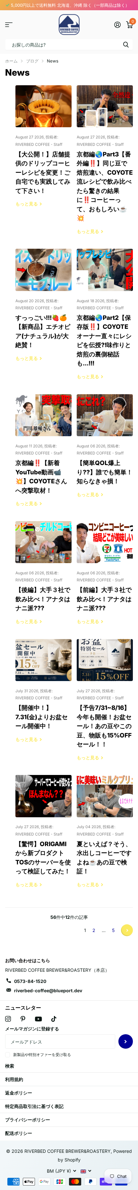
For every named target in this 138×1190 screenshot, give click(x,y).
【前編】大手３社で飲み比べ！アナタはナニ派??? (105, 577)
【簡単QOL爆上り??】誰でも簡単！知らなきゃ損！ (105, 450)
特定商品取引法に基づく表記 (34, 1106)
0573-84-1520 (30, 981)
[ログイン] (117, 24)
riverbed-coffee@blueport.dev (48, 990)
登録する (125, 1041)
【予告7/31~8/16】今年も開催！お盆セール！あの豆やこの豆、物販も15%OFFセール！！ (105, 704)
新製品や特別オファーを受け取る (42, 1054)
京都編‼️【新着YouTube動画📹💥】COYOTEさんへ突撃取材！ (43, 455)
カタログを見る (9, 24)
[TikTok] (53, 1019)
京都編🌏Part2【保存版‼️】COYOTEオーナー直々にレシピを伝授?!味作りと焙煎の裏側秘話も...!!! (105, 319)
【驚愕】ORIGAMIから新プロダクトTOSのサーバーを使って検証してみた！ (43, 836)
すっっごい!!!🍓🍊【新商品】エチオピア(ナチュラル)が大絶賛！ (43, 309)
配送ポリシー (18, 1133)
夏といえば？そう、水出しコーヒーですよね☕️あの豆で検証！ (105, 836)
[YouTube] (38, 1019)
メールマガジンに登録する (32, 1028)
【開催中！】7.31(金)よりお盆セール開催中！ (43, 695)
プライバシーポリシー (27, 1119)
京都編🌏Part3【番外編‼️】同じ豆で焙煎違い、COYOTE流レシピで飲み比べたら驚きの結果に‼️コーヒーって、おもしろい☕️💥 (105, 164)
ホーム (11, 60)
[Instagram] (8, 1019)
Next (127, 930)
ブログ (32, 60)
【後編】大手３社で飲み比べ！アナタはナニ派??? (43, 577)
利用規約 (14, 1079)
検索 (126, 44)
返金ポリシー (18, 1092)
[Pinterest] (23, 1019)
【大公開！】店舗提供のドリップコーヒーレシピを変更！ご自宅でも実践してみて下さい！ (43, 150)
